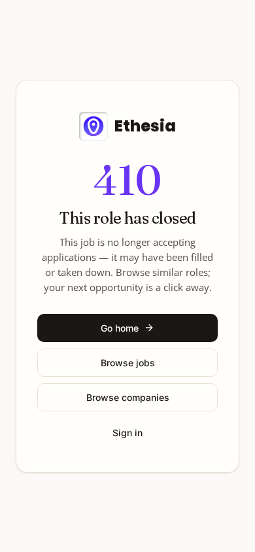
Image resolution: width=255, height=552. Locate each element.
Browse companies (127, 397)
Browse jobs (128, 362)
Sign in (127, 432)
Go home (120, 328)
